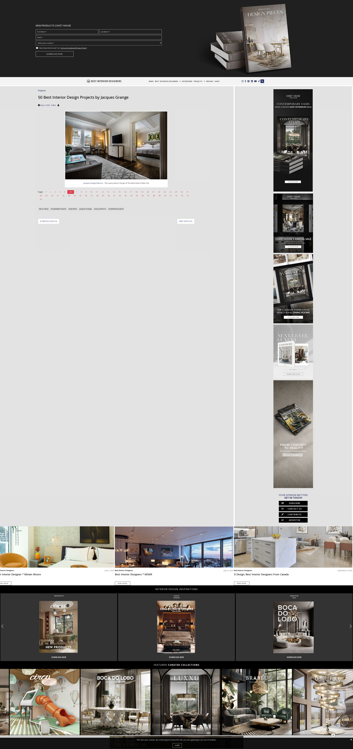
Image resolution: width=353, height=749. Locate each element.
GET (102, 393)
